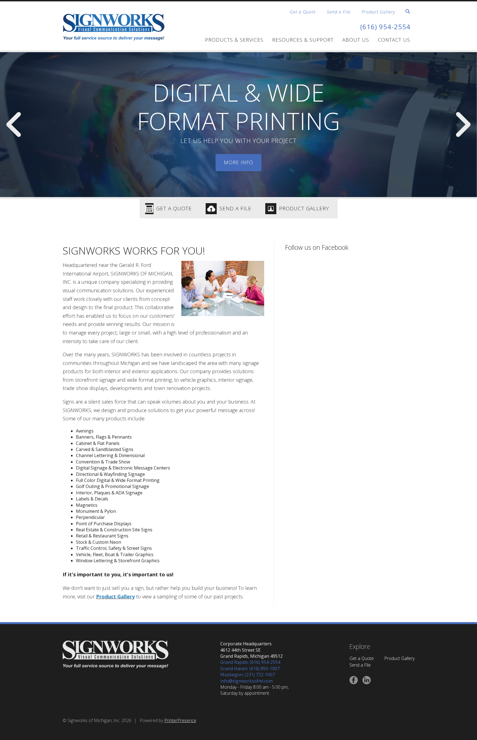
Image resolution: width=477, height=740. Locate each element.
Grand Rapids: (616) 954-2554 (250, 662)
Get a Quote (303, 12)
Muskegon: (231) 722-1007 (247, 675)
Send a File (339, 12)
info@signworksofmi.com (246, 681)
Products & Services (234, 39)
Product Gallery (378, 12)
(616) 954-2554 (385, 26)
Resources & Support (302, 39)
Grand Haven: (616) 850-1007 (250, 668)
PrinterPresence (180, 720)
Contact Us (394, 39)
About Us (355, 39)
